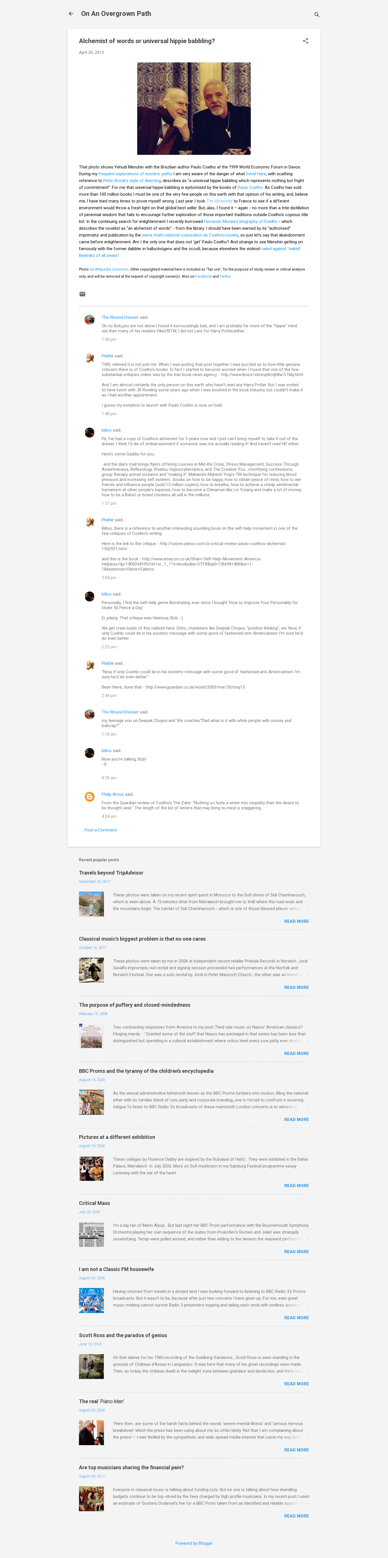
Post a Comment (101, 830)
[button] (305, 41)
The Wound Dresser (120, 317)
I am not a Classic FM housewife (116, 1269)
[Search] (317, 15)
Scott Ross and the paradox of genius (123, 1335)
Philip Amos (113, 794)
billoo (107, 430)
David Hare (256, 173)
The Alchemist (219, 201)
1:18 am (109, 734)
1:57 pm (109, 503)
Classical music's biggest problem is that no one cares (142, 939)
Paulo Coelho (250, 187)
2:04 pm (109, 577)
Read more (296, 921)
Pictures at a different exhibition (117, 1137)
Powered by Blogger (194, 1543)
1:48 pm (109, 413)
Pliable (108, 355)
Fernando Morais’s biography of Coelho (241, 221)
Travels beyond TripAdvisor (111, 873)
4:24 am (109, 816)
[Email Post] (82, 296)
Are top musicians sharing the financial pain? (131, 1467)
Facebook (203, 276)
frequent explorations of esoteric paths (135, 173)
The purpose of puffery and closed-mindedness (134, 1005)
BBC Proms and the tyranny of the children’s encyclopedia (146, 1071)
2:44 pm (109, 695)
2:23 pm (109, 646)
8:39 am (109, 777)
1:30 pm (109, 339)
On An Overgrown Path (116, 14)
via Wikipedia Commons (109, 269)
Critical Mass (94, 1203)
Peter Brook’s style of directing (132, 180)
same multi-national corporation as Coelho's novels (190, 235)
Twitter (225, 276)
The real (101, 1401)
